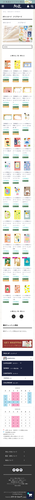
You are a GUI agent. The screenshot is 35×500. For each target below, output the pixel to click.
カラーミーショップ (8, 492)
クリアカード (22, 22)
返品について (22, 480)
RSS (16, 485)
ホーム (4, 11)
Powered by (8, 496)
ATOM (19, 485)
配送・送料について (13, 480)
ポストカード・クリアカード (14, 11)
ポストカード (7, 22)
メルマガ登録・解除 (22, 483)
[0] (30, 496)
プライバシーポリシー (12, 483)
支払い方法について (19, 478)
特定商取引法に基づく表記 (17, 482)
